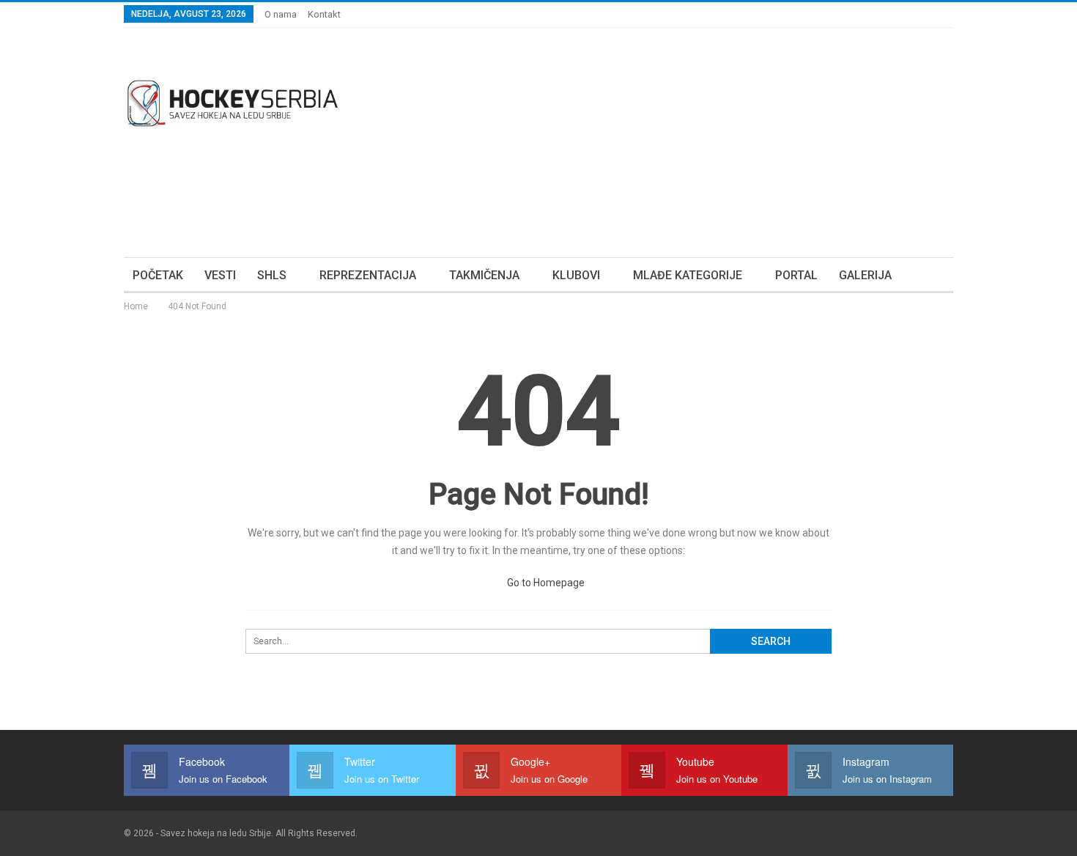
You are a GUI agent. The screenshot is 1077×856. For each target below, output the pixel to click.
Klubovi (576, 275)
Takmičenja (484, 275)
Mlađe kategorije (687, 275)
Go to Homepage (545, 582)
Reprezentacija (367, 275)
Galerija (865, 275)
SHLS (271, 275)
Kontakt (324, 14)
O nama (280, 14)
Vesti (220, 275)
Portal (796, 275)
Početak (158, 275)
